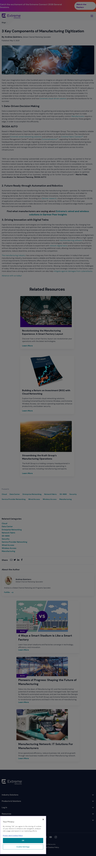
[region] (23, 835)
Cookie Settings (23, 847)
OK (23, 840)
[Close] (43, 819)
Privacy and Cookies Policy (13, 836)
